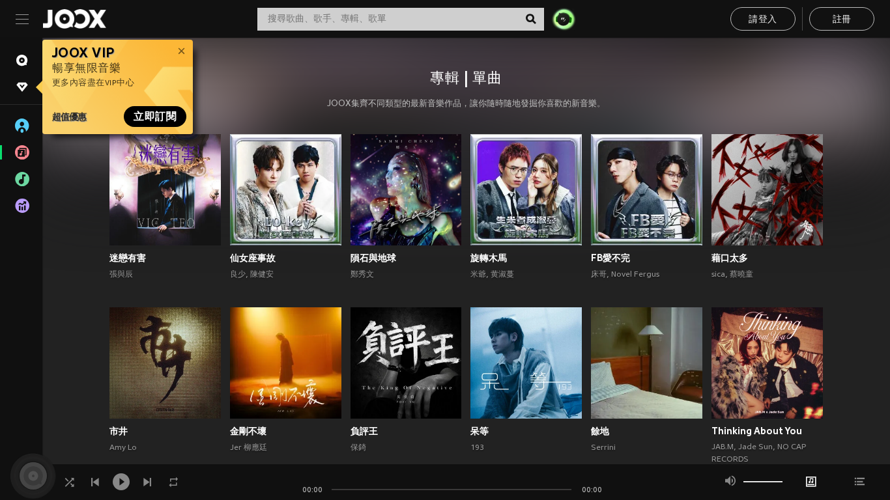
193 (477, 447)
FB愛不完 (610, 258)
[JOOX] (74, 19)
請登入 (763, 20)
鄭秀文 (362, 274)
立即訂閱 (155, 116)
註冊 (842, 20)
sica (718, 274)
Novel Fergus (635, 274)
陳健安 (262, 274)
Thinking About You (756, 431)
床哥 (599, 274)
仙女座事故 (253, 258)
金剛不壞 (248, 431)
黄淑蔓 (502, 274)
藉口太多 (729, 258)
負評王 (364, 431)
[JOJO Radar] (564, 19)
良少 (238, 274)
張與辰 (121, 274)
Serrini (603, 447)
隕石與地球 (373, 258)
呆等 (479, 431)
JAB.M (722, 447)
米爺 (478, 274)
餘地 (600, 431)
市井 (118, 431)
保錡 (358, 447)
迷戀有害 (127, 258)
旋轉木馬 (488, 258)
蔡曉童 (741, 274)
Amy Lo (123, 447)
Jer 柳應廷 (248, 447)
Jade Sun (755, 447)
